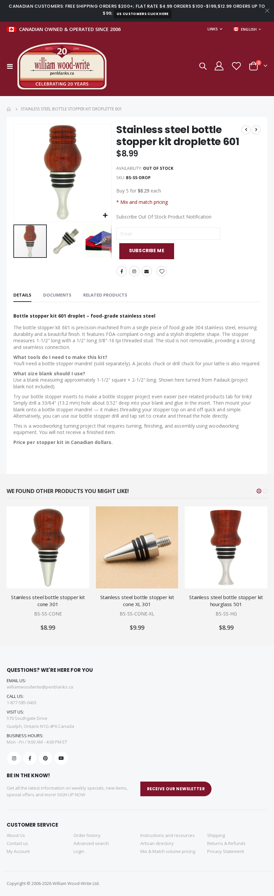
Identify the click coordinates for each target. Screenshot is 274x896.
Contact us (17, 843)
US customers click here (142, 13)
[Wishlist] (236, 65)
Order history (87, 835)
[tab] (22, 295)
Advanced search (91, 843)
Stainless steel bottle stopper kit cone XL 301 (137, 600)
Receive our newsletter (176, 789)
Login (79, 851)
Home (9, 109)
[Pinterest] (45, 758)
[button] (105, 215)
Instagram (134, 271)
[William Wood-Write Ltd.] (65, 66)
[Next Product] (256, 129)
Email (146, 271)
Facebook (121, 271)
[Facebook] (29, 758)
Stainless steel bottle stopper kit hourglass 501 (226, 600)
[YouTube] (61, 758)
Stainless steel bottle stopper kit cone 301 (48, 600)
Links (213, 28)
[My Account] (218, 65)
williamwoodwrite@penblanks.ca (40, 687)
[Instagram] (14, 758)
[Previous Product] (246, 129)
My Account (18, 851)
